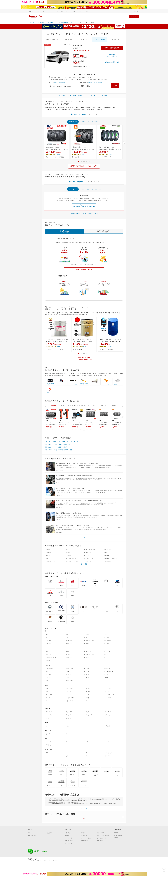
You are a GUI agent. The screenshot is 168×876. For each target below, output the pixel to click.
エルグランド (74, 22)
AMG (47, 651)
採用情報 (116, 837)
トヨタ (48, 634)
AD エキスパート (90, 549)
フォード (68, 671)
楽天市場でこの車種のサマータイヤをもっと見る (84, 166)
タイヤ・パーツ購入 (86, 838)
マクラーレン (89, 698)
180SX (48, 549)
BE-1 (106, 552)
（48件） (58, 346)
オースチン (108, 698)
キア (87, 742)
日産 (67, 634)
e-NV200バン (49, 555)
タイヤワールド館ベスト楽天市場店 (55, 157)
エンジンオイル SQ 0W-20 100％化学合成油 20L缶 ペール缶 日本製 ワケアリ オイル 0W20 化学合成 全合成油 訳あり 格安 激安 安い (57, 340)
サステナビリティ (52, 860)
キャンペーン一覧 (32, 835)
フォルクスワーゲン (91, 654)
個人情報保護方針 (118, 835)
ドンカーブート (109, 753)
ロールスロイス (50, 695)
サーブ (48, 734)
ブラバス (88, 657)
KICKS (107, 555)
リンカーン (49, 674)
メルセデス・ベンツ (51, 657)
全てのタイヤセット (93, 181)
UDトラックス (70, 643)
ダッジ (87, 677)
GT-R (87, 555)
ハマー (48, 680)
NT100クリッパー (71, 558)
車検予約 (67, 835)
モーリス (48, 701)
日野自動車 (108, 640)
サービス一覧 (31, 860)
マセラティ (49, 715)
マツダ (48, 637)
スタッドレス (85, 121)
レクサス (88, 643)
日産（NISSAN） (65, 22)
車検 (84, 39)
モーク (48, 704)
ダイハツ (48, 640)
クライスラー (69, 668)
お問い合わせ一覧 (41, 860)
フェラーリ (108, 712)
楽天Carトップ (33, 22)
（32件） (111, 154)
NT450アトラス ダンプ (111, 558)
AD (66, 549)
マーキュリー (109, 671)
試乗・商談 (67, 833)
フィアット (89, 712)
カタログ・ (52, 39)
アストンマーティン (71, 688)
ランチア (68, 715)
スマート (107, 651)
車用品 (105, 95)
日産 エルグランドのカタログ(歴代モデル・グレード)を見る (61, 441)
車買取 (68, 39)
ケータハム (89, 695)
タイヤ (63, 95)
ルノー (87, 726)
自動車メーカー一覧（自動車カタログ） (49, 22)
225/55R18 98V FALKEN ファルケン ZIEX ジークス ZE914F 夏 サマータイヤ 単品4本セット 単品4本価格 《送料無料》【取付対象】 (57, 148)
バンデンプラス (70, 698)
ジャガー (88, 688)
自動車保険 (100, 840)
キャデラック (49, 668)
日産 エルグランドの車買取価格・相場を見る (57, 444)
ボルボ (67, 734)
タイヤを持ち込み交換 (65, 231)
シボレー (107, 668)
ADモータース (50, 745)
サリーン (88, 674)
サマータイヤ (73, 121)
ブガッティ (108, 726)
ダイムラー (108, 688)
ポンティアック (90, 671)
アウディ (48, 654)
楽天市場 (136, 11)
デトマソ (107, 715)
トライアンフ (69, 701)
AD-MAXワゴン (50, 552)
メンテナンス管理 (69, 838)
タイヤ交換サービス (102, 838)
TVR (47, 688)
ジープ (67, 677)
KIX (47, 558)
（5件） (83, 154)
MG (87, 701)
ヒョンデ (48, 742)
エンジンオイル (93, 95)
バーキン (48, 756)
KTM (87, 756)
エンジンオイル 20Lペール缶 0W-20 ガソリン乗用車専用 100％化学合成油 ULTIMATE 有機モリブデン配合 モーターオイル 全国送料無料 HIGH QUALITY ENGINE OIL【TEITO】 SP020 (84, 340)
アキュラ (107, 643)
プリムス (107, 674)
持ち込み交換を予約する (84, 269)
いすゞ (67, 637)
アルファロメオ (50, 712)
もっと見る (83, 537)
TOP (29, 833)
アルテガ (48, 660)
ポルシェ (107, 654)
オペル (67, 654)
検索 (116, 85)
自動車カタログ (84, 840)
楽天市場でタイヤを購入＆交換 (104, 231)
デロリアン (69, 674)
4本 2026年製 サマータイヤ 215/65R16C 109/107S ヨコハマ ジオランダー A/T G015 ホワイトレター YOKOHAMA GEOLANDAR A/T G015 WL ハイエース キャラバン (83, 148)
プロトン (68, 753)
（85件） (85, 346)
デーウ (67, 742)
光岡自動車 (69, 640)
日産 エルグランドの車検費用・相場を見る (56, 447)
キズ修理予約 (84, 835)
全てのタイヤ (93, 114)
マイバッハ (69, 657)
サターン (88, 668)
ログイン (135, 16)
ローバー (107, 691)
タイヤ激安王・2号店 (106, 156)
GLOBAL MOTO (78, 349)
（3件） (110, 346)
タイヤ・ (100, 39)
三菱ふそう (49, 643)
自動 (115, 39)
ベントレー (49, 691)
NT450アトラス (90, 558)
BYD (47, 753)
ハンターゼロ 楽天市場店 (107, 349)
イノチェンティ (70, 718)
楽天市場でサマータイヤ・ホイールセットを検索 (84, 213)
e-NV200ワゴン (70, 555)
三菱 (106, 634)
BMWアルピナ (89, 651)
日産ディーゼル (90, 640)
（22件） (57, 154)
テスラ (48, 677)
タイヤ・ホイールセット (77, 95)
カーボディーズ (109, 695)
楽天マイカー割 (68, 843)
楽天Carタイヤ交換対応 (78, 114)
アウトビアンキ (70, 712)
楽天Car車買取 (100, 833)
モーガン (48, 698)
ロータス (88, 691)
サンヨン (107, 742)
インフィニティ (70, 680)
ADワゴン (88, 552)
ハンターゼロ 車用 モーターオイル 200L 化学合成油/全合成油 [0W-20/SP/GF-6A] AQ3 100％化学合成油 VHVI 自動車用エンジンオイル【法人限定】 (110, 340)
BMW (67, 651)
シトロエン (49, 726)
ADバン (68, 552)
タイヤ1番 (76, 157)
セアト (67, 756)
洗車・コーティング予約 (103, 835)
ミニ (106, 657)
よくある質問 (49, 833)
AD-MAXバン (109, 549)
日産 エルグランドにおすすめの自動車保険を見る (58, 450)
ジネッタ (68, 695)
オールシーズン (96, 121)
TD (86, 753)
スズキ (107, 637)
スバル (87, 637)
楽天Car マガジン (69, 840)
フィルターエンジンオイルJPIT (55, 349)
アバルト (48, 718)
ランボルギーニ (90, 715)
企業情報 (116, 832)
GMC (106, 677)
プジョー (68, 726)
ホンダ (87, 634)
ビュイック (49, 671)
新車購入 (83, 833)
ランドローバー (70, 691)
